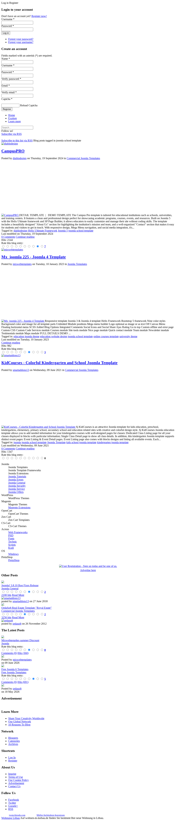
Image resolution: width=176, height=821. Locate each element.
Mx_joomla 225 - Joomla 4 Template (33, 257)
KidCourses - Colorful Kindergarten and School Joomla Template (59, 362)
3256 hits (6, 617)
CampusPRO (13, 151)
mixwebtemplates (22, 264)
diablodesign (19, 158)
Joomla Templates (77, 264)
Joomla (5, 643)
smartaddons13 (21, 370)
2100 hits (6, 595)
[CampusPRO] (10, 215)
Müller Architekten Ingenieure (51, 815)
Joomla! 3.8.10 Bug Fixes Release (19, 585)
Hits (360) (23, 653)
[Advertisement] (88, 187)
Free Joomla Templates (13, 672)
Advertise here (88, 570)
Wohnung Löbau (10, 818)
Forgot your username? (20, 42)
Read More (18, 595)
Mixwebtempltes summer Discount (20, 640)
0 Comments (8, 236)
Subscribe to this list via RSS (17, 140)
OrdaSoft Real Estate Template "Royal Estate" (26, 607)
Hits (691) (23, 682)
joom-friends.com (17, 815)
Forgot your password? (20, 39)
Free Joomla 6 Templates (14, 669)
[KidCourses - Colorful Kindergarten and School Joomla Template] (38, 426)
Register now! (39, 16)
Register (7, 109)
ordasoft (17, 623)
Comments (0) (9, 653)
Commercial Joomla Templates (83, 158)
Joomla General (9, 588)
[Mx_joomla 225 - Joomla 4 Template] (23, 320)
